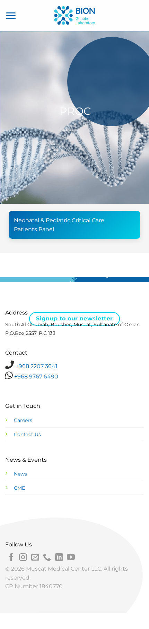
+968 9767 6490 (35, 376)
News (20, 474)
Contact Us (27, 434)
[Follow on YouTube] (71, 557)
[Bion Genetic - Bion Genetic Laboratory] (74, 16)
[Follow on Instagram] (23, 557)
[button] (11, 15)
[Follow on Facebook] (11, 557)
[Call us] (47, 557)
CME (19, 488)
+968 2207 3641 (37, 366)
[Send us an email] (35, 557)
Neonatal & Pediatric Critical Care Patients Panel (59, 225)
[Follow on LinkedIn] (59, 557)
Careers (23, 420)
